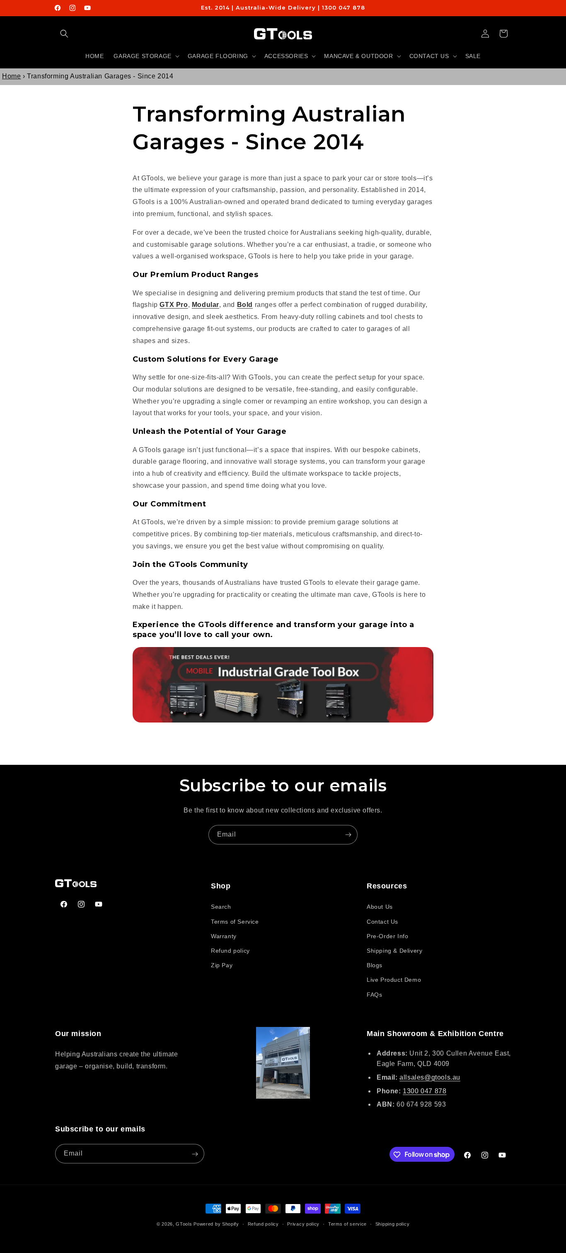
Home (11, 76)
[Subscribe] (348, 834)
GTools (184, 1223)
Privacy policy (303, 1223)
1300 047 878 (424, 1091)
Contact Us (382, 921)
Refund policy (230, 950)
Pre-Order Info (387, 936)
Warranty (224, 936)
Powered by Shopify (216, 1223)
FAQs (374, 994)
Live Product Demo (394, 979)
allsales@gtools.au (429, 1077)
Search (221, 907)
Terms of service (347, 1223)
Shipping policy (392, 1223)
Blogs (374, 965)
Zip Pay (221, 965)
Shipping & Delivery (394, 950)
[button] (64, 33)
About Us (380, 907)
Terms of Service (235, 921)
